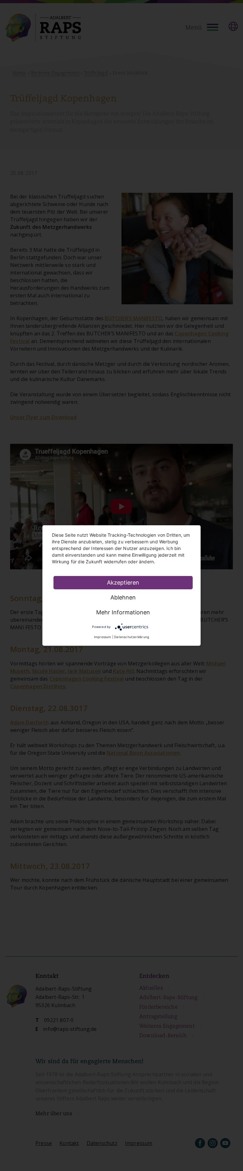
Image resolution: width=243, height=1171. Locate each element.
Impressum (102, 637)
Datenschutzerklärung (131, 637)
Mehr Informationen (123, 612)
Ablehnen (123, 597)
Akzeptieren (123, 582)
